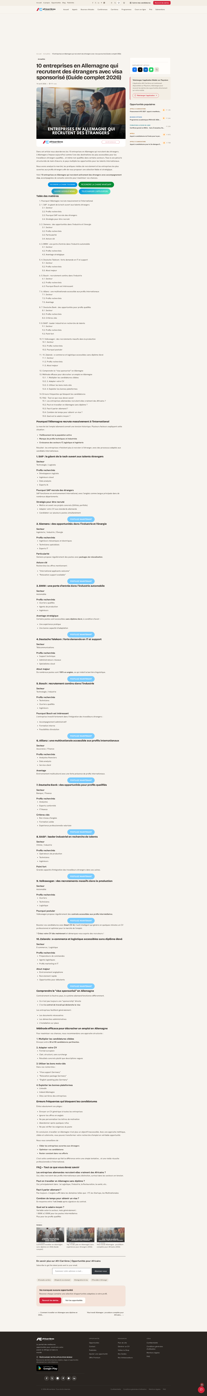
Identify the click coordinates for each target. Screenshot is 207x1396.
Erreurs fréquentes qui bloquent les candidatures (63, 394)
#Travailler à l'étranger (99, 1280)
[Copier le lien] (156, 69)
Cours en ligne (140, 9)
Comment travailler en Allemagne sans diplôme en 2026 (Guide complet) (49, 1246)
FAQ (148, 1356)
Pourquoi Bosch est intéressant (59, 286)
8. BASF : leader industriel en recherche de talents (63, 323)
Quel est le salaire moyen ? (58, 416)
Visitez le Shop (123, 1350)
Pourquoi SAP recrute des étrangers (61, 215)
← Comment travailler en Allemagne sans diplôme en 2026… (58, 1313)
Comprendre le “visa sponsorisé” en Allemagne (62, 370)
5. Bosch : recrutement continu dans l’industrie (61, 275)
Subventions (160, 9)
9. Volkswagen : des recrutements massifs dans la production (69, 339)
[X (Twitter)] (52, 1378)
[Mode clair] (111, 2)
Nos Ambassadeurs (125, 1358)
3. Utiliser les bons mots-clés (59, 385)
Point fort (50, 333)
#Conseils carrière (44, 1280)
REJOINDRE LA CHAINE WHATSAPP (96, 184)
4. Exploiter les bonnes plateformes (62, 389)
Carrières (114, 9)
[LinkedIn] (98, 3)
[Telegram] (101, 3)
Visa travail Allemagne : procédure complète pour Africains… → (105, 1313)
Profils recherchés (54, 211)
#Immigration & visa (81, 1280)
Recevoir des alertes (162, 3)
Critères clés (51, 318)
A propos (46, 3)
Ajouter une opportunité (98, 1354)
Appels (74, 9)
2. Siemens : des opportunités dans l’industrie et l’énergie (66, 224)
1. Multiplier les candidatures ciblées (63, 377)
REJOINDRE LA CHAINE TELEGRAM (62, 184)
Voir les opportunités (73, 1300)
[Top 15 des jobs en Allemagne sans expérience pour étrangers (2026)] (80, 1235)
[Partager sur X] (140, 69)
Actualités (46, 54)
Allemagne (42, 154)
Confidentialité (152, 1343)
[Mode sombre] (115, 2)
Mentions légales (153, 1353)
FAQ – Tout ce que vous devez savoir (58, 398)
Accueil (39, 3)
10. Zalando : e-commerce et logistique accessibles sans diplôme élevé (72, 355)
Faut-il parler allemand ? (57, 408)
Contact (92, 1346)
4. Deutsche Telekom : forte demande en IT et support (64, 260)
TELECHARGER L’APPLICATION (95, 191)
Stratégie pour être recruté (58, 219)
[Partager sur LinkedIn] (145, 69)
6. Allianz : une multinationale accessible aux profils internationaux (70, 291)
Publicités (70, 3)
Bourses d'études (87, 9)
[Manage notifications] (202, 1385)
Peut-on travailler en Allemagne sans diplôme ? (67, 404)
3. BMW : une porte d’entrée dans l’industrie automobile (65, 244)
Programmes (126, 9)
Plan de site (122, 1343)
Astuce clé (50, 238)
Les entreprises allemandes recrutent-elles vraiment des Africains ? (76, 401)
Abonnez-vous (101, 1271)
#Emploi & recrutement (62, 1280)
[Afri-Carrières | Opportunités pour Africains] (46, 9)
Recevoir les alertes (50, 1300)
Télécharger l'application (146, 95)
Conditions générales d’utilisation (135, 1389)
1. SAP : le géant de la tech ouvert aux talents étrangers (65, 204)
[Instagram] (57, 1378)
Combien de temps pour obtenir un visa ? (64, 412)
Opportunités (56, 3)
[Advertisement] (103, 34)
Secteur (49, 207)
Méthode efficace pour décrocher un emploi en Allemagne (67, 374)
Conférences (102, 9)
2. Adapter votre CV (55, 381)
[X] (95, 3)
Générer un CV (123, 1346)
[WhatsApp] (104, 3)
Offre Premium (94, 1358)
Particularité (51, 235)
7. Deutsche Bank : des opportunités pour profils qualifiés (66, 307)
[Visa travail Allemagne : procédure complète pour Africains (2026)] (111, 1235)
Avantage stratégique (55, 254)
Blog (64, 3)
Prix (150, 9)
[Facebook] (93, 3)
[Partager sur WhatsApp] (151, 69)
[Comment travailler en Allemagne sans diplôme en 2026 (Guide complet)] (50, 1235)
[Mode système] (118, 2)
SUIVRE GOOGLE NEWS (64, 191)
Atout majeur (51, 270)
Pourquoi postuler (54, 349)
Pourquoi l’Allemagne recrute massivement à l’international (67, 201)
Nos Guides (122, 1354)
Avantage (50, 302)
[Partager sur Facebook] (134, 69)
